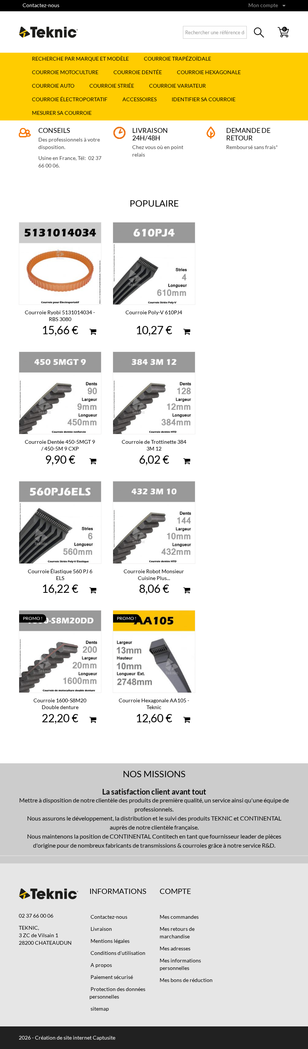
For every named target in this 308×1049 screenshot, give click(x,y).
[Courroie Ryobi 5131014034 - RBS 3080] (60, 263)
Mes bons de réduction (186, 980)
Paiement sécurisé (111, 977)
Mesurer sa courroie (62, 113)
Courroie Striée (111, 85)
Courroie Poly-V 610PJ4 (153, 312)
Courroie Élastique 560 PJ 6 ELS (60, 574)
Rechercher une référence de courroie (259, 34)
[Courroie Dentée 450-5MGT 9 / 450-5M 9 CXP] (60, 393)
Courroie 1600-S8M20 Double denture (59, 703)
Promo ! (32, 618)
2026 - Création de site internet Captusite (67, 1037)
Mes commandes (179, 916)
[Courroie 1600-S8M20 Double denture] (60, 652)
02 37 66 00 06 (36, 915)
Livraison (100, 929)
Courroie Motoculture (65, 72)
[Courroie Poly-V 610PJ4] (154, 263)
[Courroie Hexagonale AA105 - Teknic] (154, 652)
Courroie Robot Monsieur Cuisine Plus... (154, 574)
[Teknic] (48, 32)
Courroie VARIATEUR (177, 85)
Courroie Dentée (137, 72)
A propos (100, 965)
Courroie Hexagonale (209, 72)
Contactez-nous (41, 5)
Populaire (154, 203)
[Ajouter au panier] (93, 333)
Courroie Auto (53, 85)
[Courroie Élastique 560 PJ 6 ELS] (60, 522)
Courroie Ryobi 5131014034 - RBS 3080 (60, 315)
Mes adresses (175, 948)
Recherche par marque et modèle (80, 58)
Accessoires (139, 99)
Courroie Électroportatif (69, 99)
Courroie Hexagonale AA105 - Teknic (154, 703)
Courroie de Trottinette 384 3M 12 (154, 445)
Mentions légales (109, 941)
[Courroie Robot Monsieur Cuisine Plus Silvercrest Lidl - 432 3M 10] (154, 522)
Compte (175, 890)
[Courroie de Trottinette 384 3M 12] (154, 393)
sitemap (99, 1008)
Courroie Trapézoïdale (177, 58)
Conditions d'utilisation (117, 953)
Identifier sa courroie (204, 99)
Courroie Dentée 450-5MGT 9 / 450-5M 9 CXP (60, 445)
